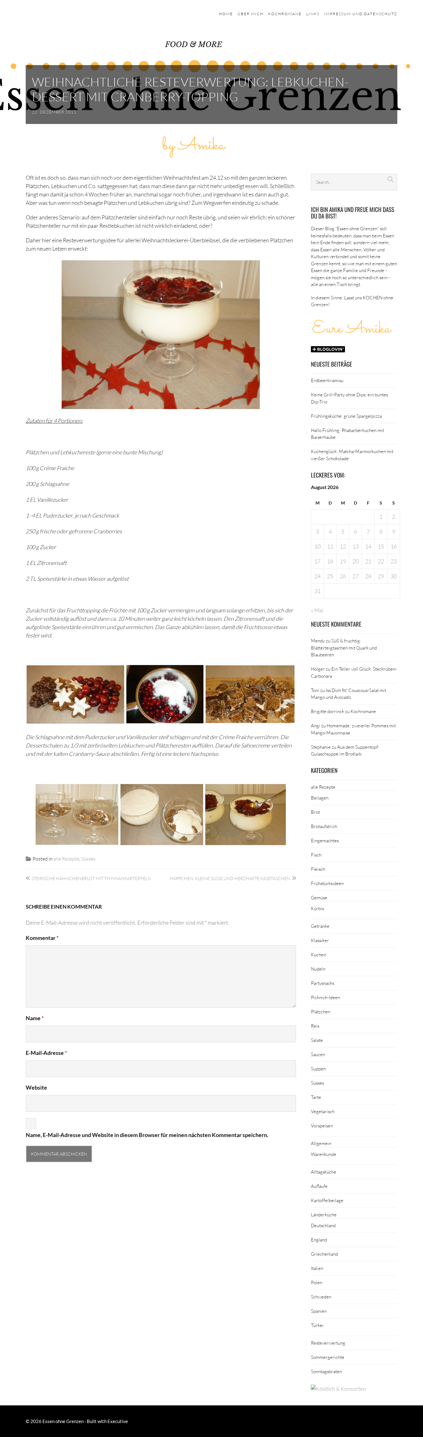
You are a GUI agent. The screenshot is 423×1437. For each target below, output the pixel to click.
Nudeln (318, 969)
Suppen (318, 1068)
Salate (317, 1040)
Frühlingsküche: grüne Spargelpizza (346, 416)
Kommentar (42, 937)
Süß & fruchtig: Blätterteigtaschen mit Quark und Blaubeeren (344, 647)
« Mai (317, 610)
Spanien (319, 1311)
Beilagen (320, 797)
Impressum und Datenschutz (360, 13)
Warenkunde (323, 1154)
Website (36, 1087)
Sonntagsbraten (326, 1371)
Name (35, 1018)
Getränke (320, 926)
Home (226, 13)
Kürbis (317, 908)
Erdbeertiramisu (327, 380)
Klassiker (320, 940)
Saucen (318, 1054)
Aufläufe (319, 1186)
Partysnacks (322, 983)
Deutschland (323, 1225)
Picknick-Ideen (325, 997)
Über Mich (251, 13)
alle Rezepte (66, 859)
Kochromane (285, 13)
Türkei (317, 1325)
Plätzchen (320, 1011)
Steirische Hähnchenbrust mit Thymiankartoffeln (91, 878)
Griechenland (324, 1254)
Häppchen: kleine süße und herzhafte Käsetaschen (230, 878)
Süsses (88, 859)
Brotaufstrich (324, 826)
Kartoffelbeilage (327, 1200)
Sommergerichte (327, 1357)
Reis (315, 1026)
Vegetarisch (322, 1111)
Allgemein (321, 1143)
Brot (315, 812)
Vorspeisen (322, 1125)
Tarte (316, 1097)
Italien (317, 1268)
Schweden (321, 1296)
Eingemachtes (325, 840)
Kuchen (318, 954)
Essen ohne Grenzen (63, 1421)
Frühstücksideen (327, 883)
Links (313, 13)
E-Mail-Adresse (46, 1052)
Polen (316, 1282)
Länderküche (324, 1214)
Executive (117, 1421)
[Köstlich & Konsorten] (338, 1388)
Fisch (316, 854)
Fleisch (318, 869)
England (319, 1239)
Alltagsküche (323, 1172)
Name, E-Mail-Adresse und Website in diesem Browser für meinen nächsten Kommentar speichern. (147, 1134)
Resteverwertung (328, 1343)
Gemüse (319, 897)
